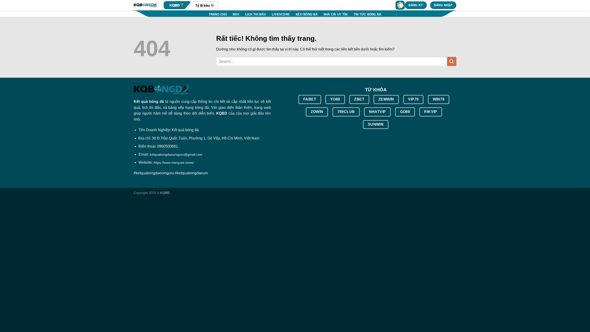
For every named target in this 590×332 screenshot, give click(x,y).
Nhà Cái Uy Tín (336, 14)
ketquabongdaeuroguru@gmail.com (176, 154)
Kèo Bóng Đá (307, 14)
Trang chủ (218, 14)
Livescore (281, 14)
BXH (236, 14)
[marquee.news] (145, 5)
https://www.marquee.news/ (174, 162)
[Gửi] (451, 61)
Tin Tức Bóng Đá (367, 14)
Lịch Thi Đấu (255, 14)
